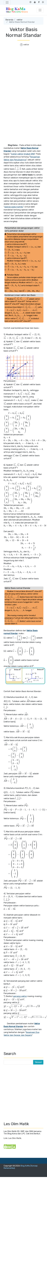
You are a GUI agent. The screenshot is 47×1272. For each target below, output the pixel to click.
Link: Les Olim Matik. (13, 1138)
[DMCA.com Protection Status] (10, 1146)
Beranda (9, 20)
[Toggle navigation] (7, 2)
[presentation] (18, 169)
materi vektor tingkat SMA (23, 154)
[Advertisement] (23, 72)
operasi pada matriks (13, 207)
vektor (19, 20)
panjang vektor (20, 996)
